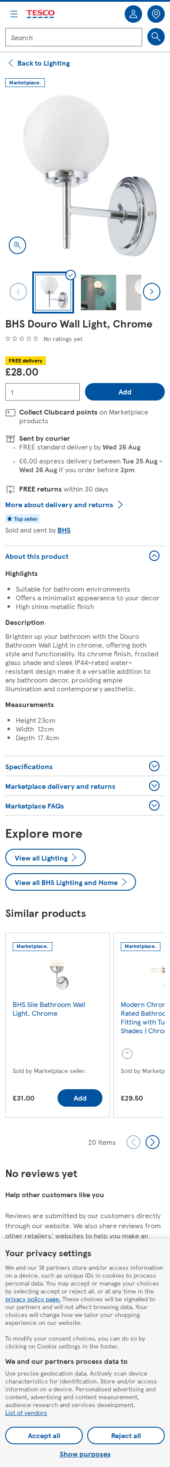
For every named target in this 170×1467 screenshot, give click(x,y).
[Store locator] (156, 14)
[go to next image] (151, 291)
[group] (57, 1027)
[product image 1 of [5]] (85, 177)
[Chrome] (127, 1053)
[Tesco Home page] (41, 14)
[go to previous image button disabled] (18, 291)
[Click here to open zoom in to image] (17, 245)
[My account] (133, 14)
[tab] (53, 293)
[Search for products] (156, 36)
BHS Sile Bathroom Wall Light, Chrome (49, 1008)
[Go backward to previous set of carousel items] (133, 1142)
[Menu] (14, 14)
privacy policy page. (33, 1298)
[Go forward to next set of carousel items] (153, 1142)
